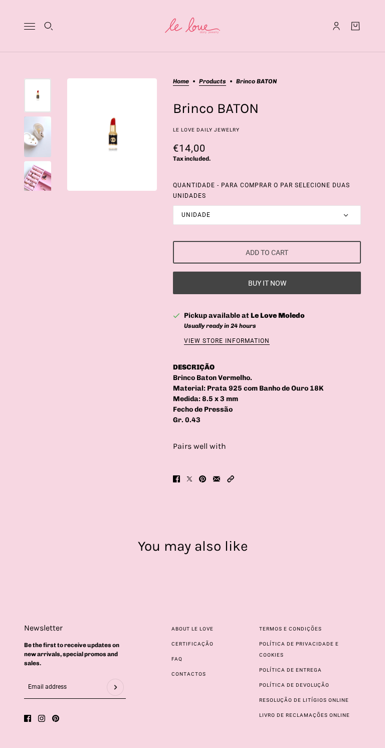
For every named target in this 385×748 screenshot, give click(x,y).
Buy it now (267, 283)
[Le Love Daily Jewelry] (192, 26)
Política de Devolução (294, 685)
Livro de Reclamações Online (304, 715)
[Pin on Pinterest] (202, 478)
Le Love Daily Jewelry (206, 130)
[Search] (48, 26)
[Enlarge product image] (112, 134)
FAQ (176, 659)
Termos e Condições (290, 629)
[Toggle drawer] (29, 26)
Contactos (188, 674)
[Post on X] (189, 478)
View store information (227, 341)
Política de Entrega (290, 670)
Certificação (192, 644)
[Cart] (355, 26)
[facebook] (27, 718)
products (212, 81)
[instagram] (41, 718)
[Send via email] (216, 478)
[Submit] (115, 687)
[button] (230, 478)
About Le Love (192, 629)
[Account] (336, 26)
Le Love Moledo (278, 315)
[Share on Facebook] (176, 478)
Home (181, 81)
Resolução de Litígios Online (304, 700)
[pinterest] (55, 718)
